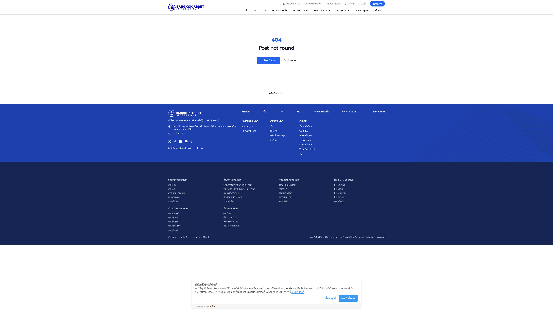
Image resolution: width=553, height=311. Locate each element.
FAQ (300, 153)
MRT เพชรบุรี (173, 213)
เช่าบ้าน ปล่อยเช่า (231, 221)
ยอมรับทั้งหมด (348, 298)
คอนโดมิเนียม (174, 197)
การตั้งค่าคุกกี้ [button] (329, 298)
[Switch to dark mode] (360, 4)
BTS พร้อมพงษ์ (340, 192)
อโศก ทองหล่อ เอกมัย (288, 184)
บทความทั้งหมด (305, 135)
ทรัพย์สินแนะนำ (279, 10)
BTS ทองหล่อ (339, 184)
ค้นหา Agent (362, 10)
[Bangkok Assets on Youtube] (186, 141)
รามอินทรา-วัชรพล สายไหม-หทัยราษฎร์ (239, 188)
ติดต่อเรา (274, 140)
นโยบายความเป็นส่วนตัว (178, 237)
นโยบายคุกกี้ (297, 291)
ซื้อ (247, 10)
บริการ (272, 126)
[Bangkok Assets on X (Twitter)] (169, 141)
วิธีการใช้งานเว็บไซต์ (307, 149)
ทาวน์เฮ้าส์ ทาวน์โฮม (176, 192)
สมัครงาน (274, 130)
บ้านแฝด (171, 188)
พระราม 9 (283, 188)
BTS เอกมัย (338, 188)
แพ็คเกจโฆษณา (305, 144)
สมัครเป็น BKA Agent (278, 135)
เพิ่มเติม (378, 10)
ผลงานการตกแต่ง (249, 130)
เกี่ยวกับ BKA (343, 10)
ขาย (265, 10)
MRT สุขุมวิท (173, 221)
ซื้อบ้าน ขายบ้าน (230, 217)
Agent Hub (303, 130)
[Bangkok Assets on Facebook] (175, 141)
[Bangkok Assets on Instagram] (180, 141)
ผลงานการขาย (247, 126)
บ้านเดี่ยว (172, 184)
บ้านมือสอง (228, 213)
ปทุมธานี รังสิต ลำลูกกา (233, 197)
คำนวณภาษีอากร (305, 140)
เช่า (255, 10)
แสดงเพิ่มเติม (173, 201)
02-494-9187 (179, 133)
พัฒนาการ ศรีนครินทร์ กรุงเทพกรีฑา (238, 184)
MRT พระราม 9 (174, 217)
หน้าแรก (246, 111)
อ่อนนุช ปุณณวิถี (285, 192)
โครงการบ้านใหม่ (300, 10)
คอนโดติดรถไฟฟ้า (231, 225)
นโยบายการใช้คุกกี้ (201, 237)
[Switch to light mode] (364, 4)
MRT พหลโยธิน (174, 225)
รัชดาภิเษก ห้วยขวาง (287, 197)
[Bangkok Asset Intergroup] (186, 7)
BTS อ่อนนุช (339, 197)
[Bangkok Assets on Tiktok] (191, 141)
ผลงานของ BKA (322, 10)
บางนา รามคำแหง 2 (231, 192)
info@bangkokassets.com (191, 148)
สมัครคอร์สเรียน (305, 126)
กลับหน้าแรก (269, 60)
